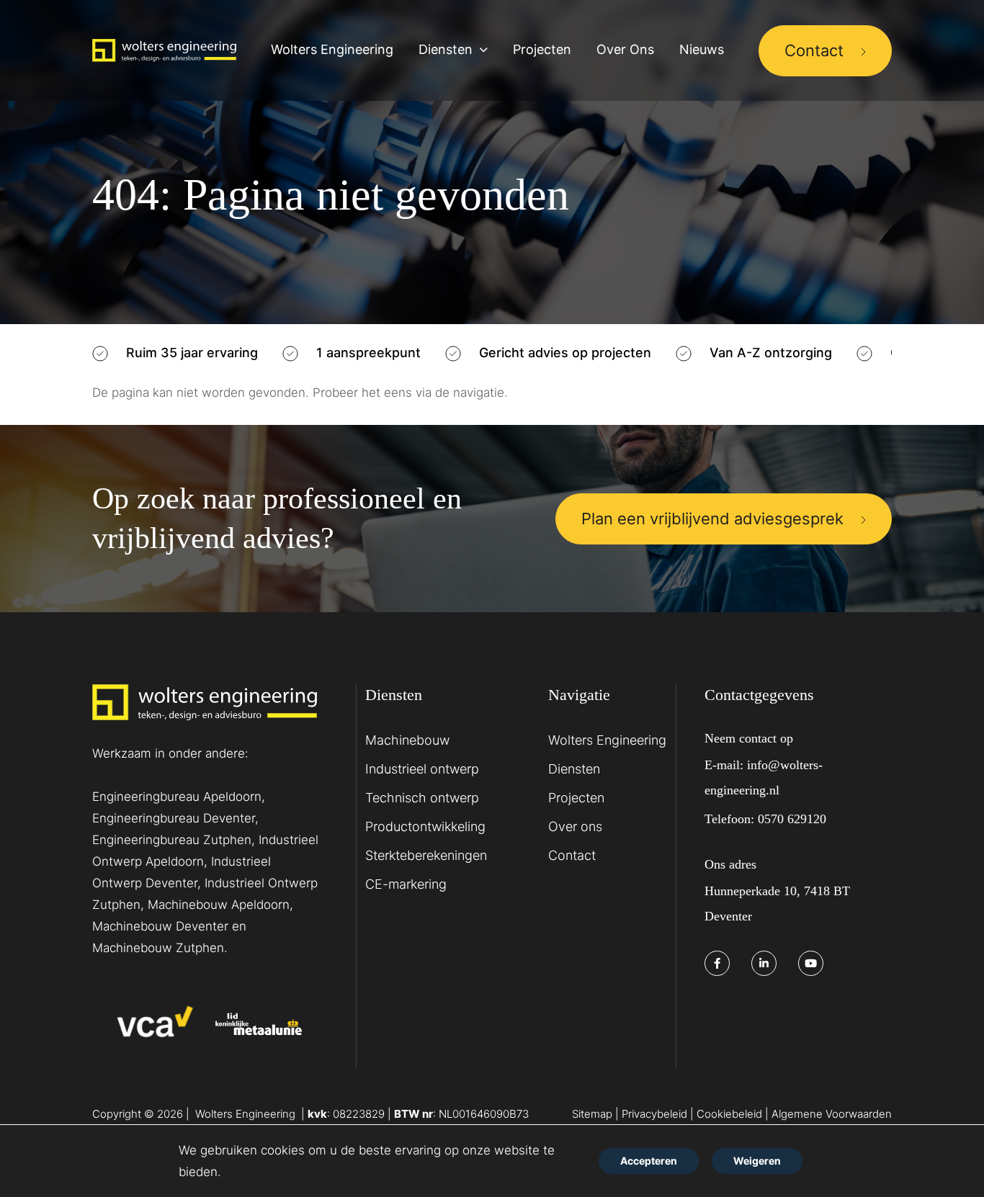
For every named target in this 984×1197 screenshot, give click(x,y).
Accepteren (648, 1161)
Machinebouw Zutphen (158, 948)
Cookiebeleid (731, 1114)
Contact (814, 50)
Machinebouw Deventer (160, 926)
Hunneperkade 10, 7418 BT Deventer (777, 903)
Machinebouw (407, 740)
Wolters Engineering (607, 740)
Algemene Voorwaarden (831, 1114)
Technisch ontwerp (422, 797)
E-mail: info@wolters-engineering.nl (764, 777)
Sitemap (592, 1114)
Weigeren (757, 1161)
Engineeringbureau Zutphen (171, 840)
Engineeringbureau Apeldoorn (176, 796)
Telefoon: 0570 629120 (765, 819)
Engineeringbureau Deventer (173, 818)
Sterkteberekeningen (426, 855)
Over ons (575, 826)
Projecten (576, 797)
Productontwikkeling (425, 826)
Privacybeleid (654, 1114)
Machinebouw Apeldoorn (219, 904)
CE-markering (406, 884)
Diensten (574, 768)
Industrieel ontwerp (422, 768)
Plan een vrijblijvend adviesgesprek (712, 518)
